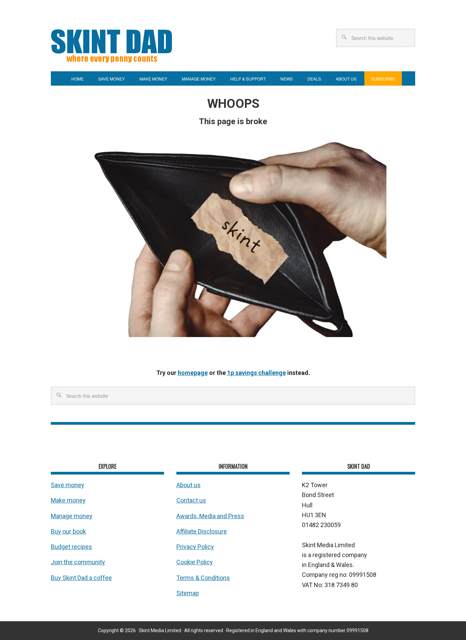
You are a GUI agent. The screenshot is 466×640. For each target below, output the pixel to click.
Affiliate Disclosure (201, 531)
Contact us (191, 500)
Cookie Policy (194, 562)
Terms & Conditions (203, 577)
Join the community (78, 562)
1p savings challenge (256, 372)
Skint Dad (136, 44)
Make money (68, 500)
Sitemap (187, 593)
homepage (193, 372)
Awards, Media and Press (210, 516)
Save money (67, 485)
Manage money (71, 516)
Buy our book (68, 531)
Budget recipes (71, 546)
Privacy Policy (195, 546)
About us (188, 485)
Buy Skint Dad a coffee (81, 577)
